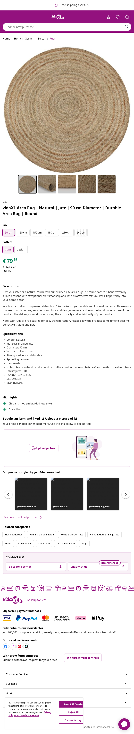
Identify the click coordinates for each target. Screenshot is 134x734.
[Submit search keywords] (126, 26)
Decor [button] (8, 543)
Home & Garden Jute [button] (72, 534)
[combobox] (67, 27)
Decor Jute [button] (44, 543)
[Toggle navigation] (6, 17)
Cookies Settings (73, 720)
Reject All (73, 712)
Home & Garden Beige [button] (41, 534)
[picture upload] (87, 448)
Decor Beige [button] (25, 543)
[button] (31, 494)
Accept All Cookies (73, 704)
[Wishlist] (117, 17)
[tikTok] (26, 646)
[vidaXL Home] (57, 17)
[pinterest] (19, 646)
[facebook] (5, 646)
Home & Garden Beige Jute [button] (104, 534)
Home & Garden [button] (14, 534)
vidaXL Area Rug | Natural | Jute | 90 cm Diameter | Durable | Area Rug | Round (63, 210)
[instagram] (12, 646)
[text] (10, 262)
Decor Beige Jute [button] (66, 543)
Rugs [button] (84, 543)
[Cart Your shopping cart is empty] (127, 17)
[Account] (108, 17)
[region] (44, 713)
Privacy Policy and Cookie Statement (29, 714)
